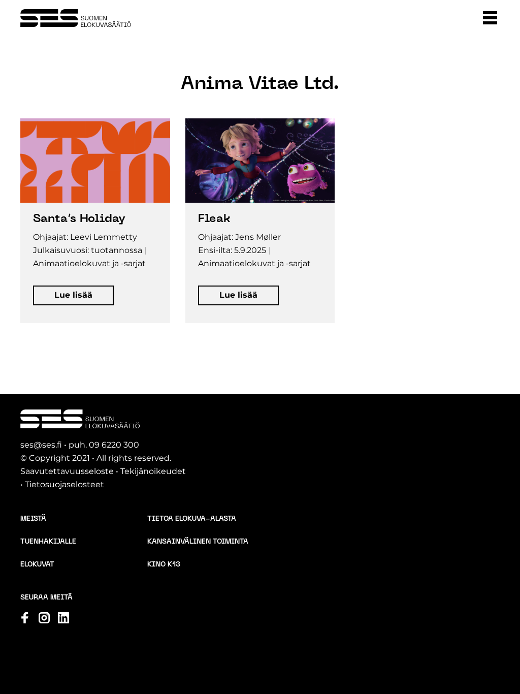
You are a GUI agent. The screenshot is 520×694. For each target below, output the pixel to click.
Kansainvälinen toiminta (197, 542)
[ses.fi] (75, 18)
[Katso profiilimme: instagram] (44, 617)
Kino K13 (163, 564)
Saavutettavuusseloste (67, 471)
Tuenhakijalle (48, 542)
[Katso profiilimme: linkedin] (63, 617)
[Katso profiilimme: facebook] (25, 617)
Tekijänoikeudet (153, 471)
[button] (490, 18)
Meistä (33, 519)
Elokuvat (37, 564)
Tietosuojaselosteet (64, 484)
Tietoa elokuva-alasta (191, 519)
